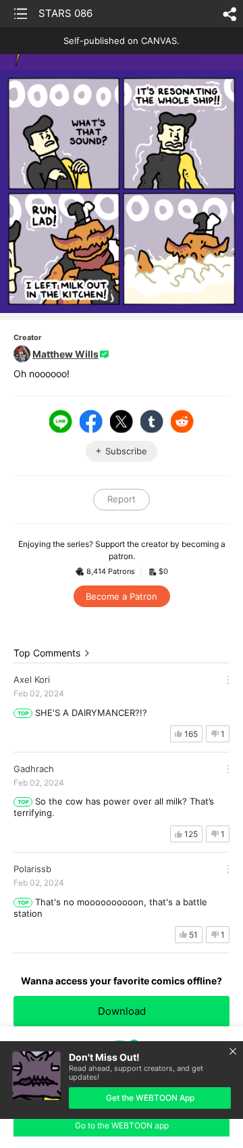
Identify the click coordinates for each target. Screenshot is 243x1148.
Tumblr (151, 421)
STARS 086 (65, 13)
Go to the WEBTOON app (122, 1125)
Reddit (182, 421)
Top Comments (47, 653)
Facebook (91, 421)
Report (121, 499)
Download (122, 1011)
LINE (60, 421)
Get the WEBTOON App (150, 1098)
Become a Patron (121, 596)
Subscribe (126, 451)
